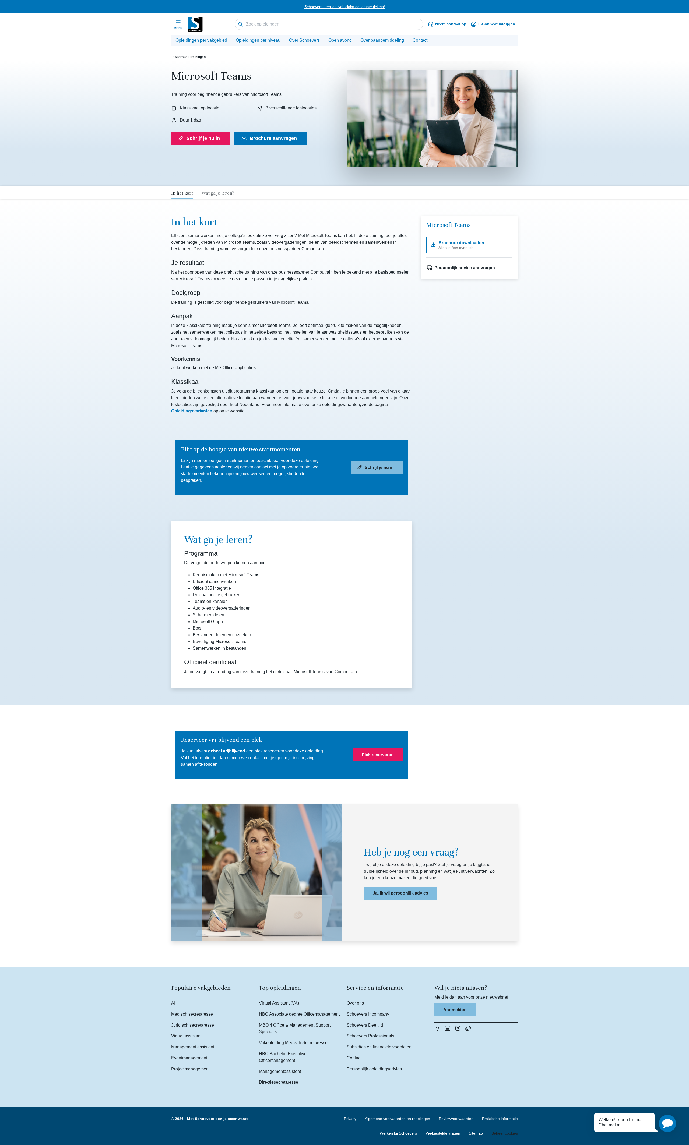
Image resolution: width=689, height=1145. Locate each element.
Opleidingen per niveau (258, 40)
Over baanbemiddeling (382, 40)
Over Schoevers (304, 40)
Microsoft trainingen (190, 57)
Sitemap (476, 1133)
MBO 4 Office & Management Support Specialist (295, 1028)
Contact (420, 40)
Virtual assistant (186, 1036)
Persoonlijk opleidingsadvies (374, 1069)
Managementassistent (280, 1071)
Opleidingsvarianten (191, 411)
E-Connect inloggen (496, 24)
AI (173, 1003)
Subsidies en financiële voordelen (379, 1047)
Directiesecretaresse (278, 1082)
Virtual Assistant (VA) (279, 1003)
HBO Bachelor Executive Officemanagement (283, 1057)
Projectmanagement (190, 1069)
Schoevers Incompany (368, 1014)
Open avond (340, 40)
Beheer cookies (504, 1133)
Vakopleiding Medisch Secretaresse (293, 1042)
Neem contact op (450, 24)
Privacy (350, 1118)
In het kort (182, 193)
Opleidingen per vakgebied (201, 40)
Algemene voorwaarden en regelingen (397, 1118)
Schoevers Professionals (370, 1036)
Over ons (355, 1003)
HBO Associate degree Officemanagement (299, 1014)
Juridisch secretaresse (192, 1025)
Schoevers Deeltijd (365, 1025)
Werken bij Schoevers (398, 1133)
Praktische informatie (500, 1118)
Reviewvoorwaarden (456, 1118)
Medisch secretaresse (192, 1014)
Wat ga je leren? (218, 193)
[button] (667, 1123)
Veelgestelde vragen (443, 1133)
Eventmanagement (189, 1058)
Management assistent (192, 1047)
